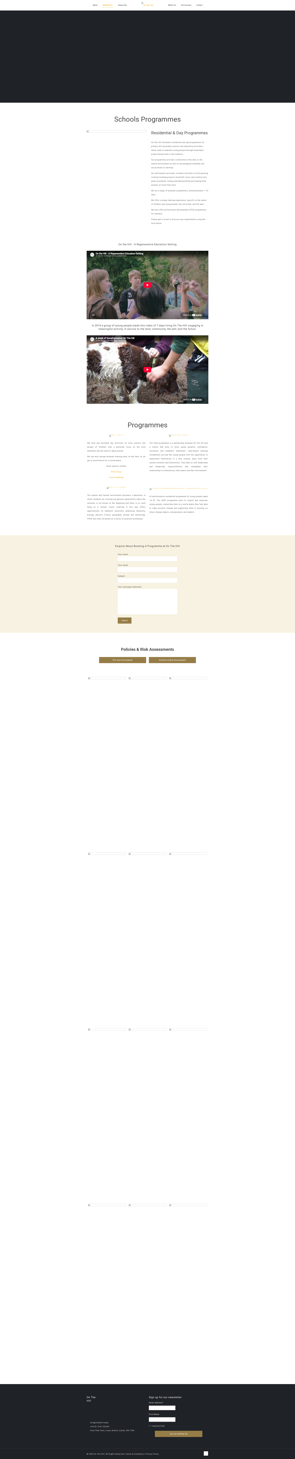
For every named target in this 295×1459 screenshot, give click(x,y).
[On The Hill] (147, 5)
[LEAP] (178, 489)
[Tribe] (178, 436)
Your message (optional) (130, 587)
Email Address (156, 1403)
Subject (121, 576)
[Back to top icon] (206, 1453)
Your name (123, 554)
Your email (123, 565)
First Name (154, 1414)
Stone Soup (116, 472)
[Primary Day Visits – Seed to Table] (116, 436)
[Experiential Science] (116, 488)
